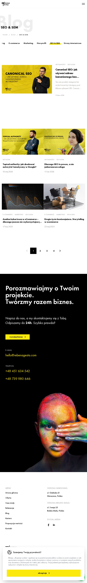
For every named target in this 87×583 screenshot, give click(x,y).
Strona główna (11, 492)
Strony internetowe (72, 43)
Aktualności (60, 64)
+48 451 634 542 (17, 371)
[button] (83, 4)
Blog (13, 35)
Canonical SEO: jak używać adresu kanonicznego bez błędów (66, 75)
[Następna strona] (60, 251)
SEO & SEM (55, 43)
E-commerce (14, 43)
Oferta (8, 497)
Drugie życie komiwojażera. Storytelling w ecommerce (64, 220)
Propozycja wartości (13, 523)
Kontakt (8, 528)
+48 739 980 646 (17, 379)
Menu (8, 488)
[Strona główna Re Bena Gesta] (6, 4)
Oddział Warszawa (57, 488)
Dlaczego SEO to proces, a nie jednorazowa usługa (59, 165)
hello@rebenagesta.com (20, 355)
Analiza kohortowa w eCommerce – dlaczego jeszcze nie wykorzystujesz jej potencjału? (22, 222)
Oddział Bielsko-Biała (58, 502)
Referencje (9, 508)
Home (5, 35)
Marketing (28, 43)
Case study (9, 503)
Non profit (41, 43)
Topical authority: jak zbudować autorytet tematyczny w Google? (19, 165)
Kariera (8, 518)
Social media (53, 519)
